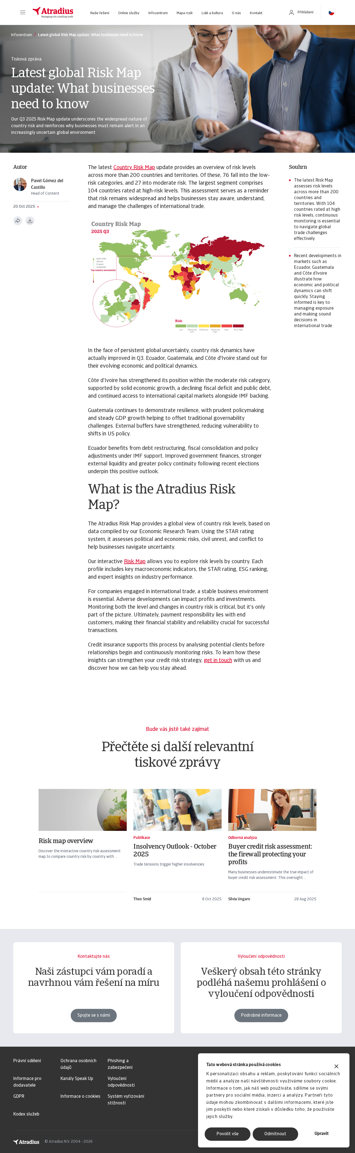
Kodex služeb (26, 1114)
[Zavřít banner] (336, 1067)
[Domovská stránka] (53, 12)
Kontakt (256, 13)
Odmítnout (275, 1134)
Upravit (322, 1134)
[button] (22, 12)
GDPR (18, 1096)
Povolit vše (228, 1134)
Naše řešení (99, 13)
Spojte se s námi (93, 1015)
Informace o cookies (80, 1096)
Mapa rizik (185, 13)
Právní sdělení (27, 1061)
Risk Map (135, 562)
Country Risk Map (134, 168)
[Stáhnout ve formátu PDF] (30, 220)
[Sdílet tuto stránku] (17, 220)
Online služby (129, 13)
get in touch (218, 660)
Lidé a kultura (212, 13)
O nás (236, 13)
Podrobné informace (261, 1015)
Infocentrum (158, 13)
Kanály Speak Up (76, 1079)
